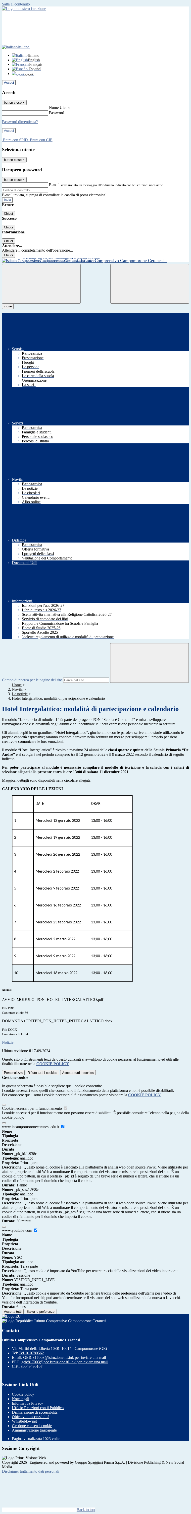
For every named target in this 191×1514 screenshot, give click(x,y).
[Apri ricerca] (149, 284)
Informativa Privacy (27, 1403)
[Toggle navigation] (41, 284)
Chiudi (8, 213)
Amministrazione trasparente (34, 1430)
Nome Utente (59, 107)
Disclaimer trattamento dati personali (30, 1471)
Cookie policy (23, 1394)
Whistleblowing (24, 1421)
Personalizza (13, 1073)
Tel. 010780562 (31, 1353)
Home (17, 685)
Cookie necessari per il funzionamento (32, 1108)
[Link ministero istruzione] (24, 8)
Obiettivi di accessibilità (30, 1417)
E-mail (54, 185)
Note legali (20, 1399)
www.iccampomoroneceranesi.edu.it (31, 1127)
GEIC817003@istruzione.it (64, 1357)
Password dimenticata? (20, 122)
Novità (17, 689)
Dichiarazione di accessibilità (34, 1412)
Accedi (9, 82)
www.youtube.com (17, 1230)
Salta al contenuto (16, 4)
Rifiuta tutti (42, 1073)
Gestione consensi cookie (32, 1426)
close (8, 306)
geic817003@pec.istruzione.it (64, 1362)
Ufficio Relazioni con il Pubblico (38, 1408)
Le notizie (20, 694)
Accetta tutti (78, 1073)
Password (56, 113)
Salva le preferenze (40, 1311)
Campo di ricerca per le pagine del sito (32, 680)
